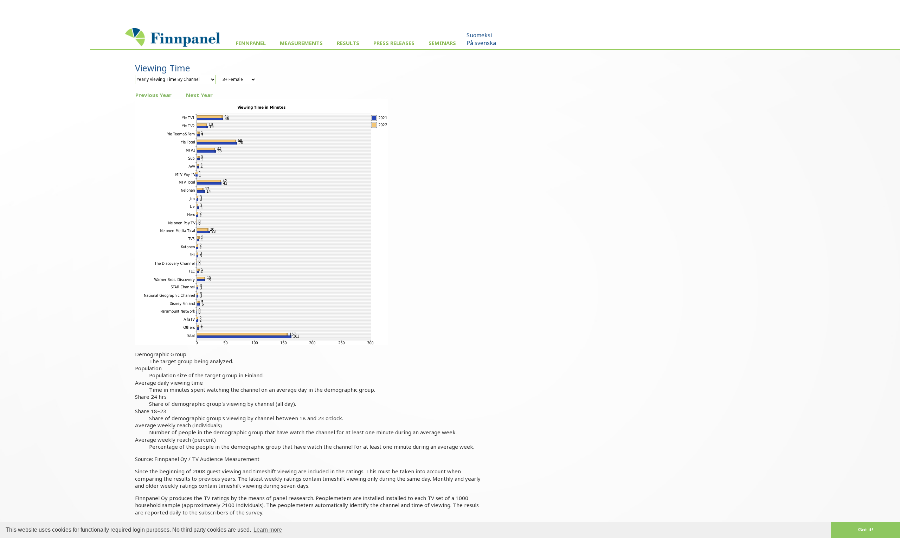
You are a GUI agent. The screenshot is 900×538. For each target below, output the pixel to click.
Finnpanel (251, 42)
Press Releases (393, 42)
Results (348, 42)
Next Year (199, 94)
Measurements (301, 42)
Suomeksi (479, 35)
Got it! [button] (865, 529)
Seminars (442, 42)
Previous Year (153, 94)
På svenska (481, 43)
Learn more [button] (267, 530)
